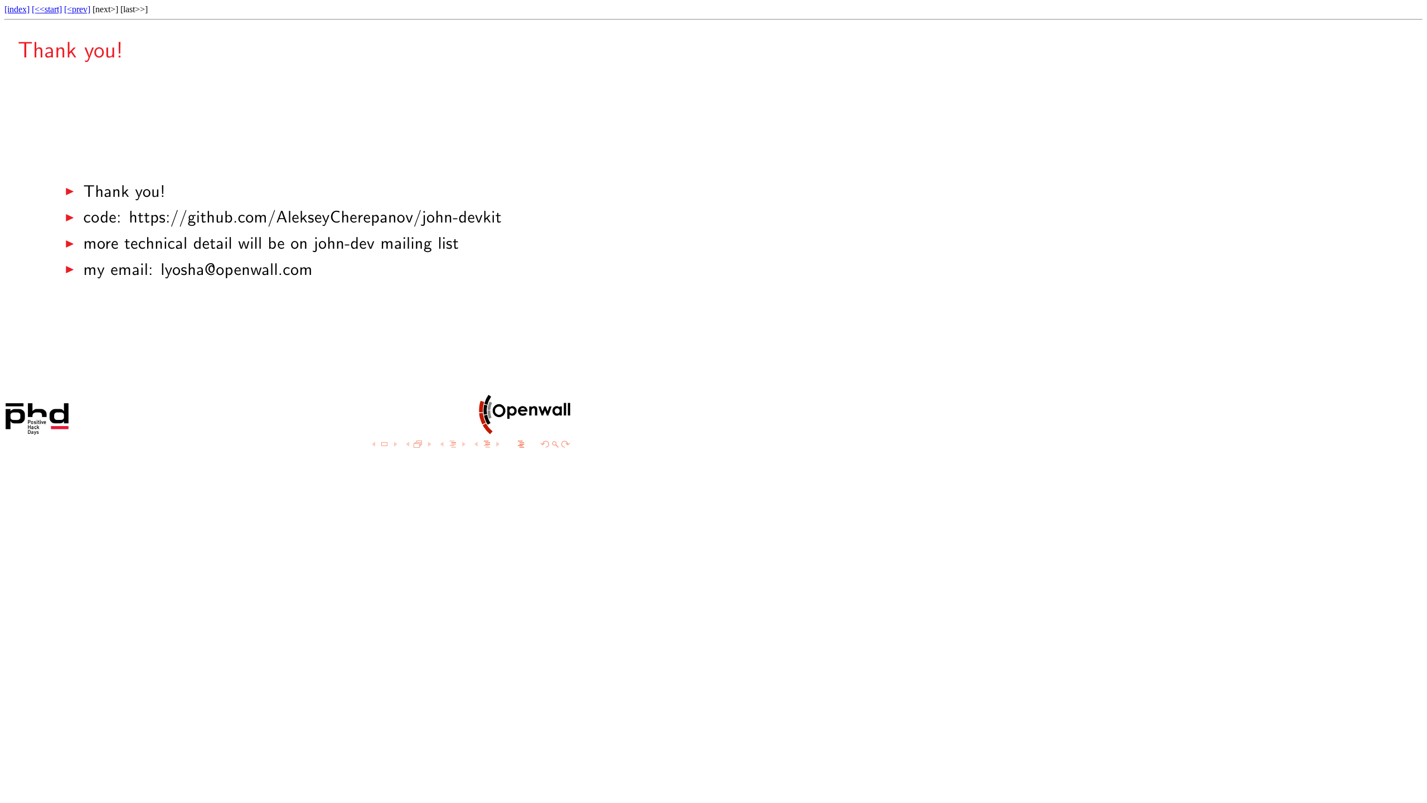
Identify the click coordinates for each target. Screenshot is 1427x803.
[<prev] (77, 9)
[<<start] (47, 9)
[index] (17, 9)
